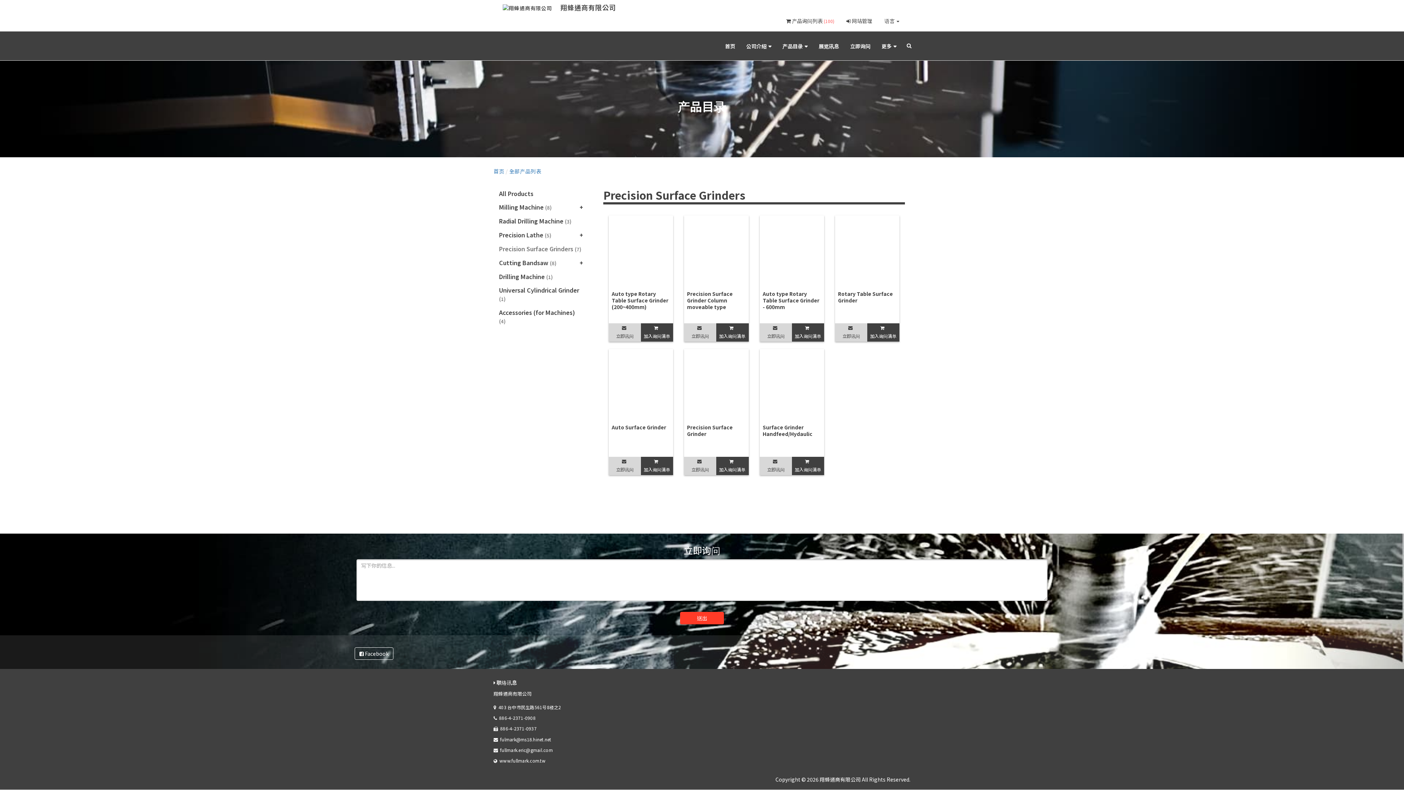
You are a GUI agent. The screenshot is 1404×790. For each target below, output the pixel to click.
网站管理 (861, 21)
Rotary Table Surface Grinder (865, 297)
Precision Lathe (525, 234)
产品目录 (792, 46)
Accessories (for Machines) (537, 316)
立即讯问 (625, 336)
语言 (890, 21)
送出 (702, 618)
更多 (887, 46)
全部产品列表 (525, 171)
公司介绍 (756, 46)
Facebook (376, 653)
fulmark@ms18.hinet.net (525, 739)
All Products (516, 193)
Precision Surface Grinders (540, 248)
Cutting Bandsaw (527, 262)
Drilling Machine (526, 276)
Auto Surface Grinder (639, 427)
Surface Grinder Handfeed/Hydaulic (787, 430)
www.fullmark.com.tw (522, 760)
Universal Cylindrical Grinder (539, 294)
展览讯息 (829, 46)
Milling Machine (525, 207)
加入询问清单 (657, 336)
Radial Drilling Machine (535, 221)
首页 (730, 46)
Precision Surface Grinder (710, 430)
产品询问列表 (812, 21)
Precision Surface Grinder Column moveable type (710, 300)
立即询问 (860, 46)
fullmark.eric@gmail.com (526, 750)
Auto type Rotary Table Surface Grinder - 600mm (791, 300)
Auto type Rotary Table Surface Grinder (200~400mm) (640, 300)
